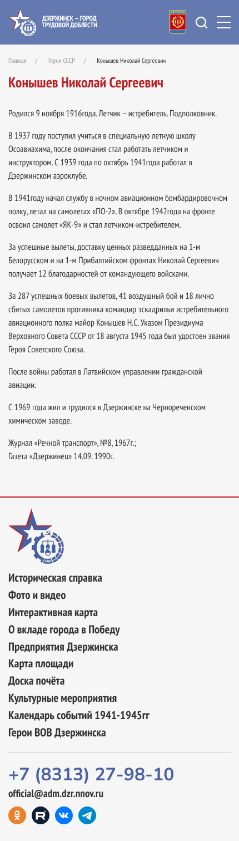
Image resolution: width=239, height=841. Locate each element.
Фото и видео (37, 595)
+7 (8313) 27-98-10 (91, 775)
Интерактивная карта (53, 612)
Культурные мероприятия (62, 698)
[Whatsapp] (87, 815)
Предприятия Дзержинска (63, 647)
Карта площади (40, 664)
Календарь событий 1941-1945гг (79, 715)
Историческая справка (55, 578)
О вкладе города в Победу (64, 630)
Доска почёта (36, 681)
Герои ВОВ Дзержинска (57, 733)
